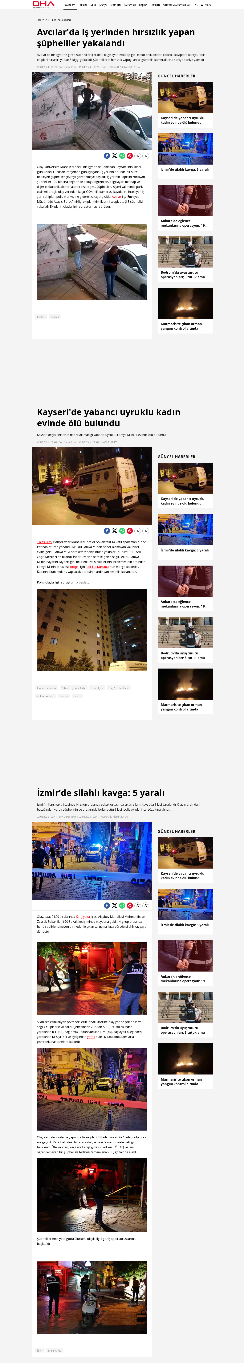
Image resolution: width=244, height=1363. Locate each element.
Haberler (42, 20)
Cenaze (64, 696)
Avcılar (41, 55)
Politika (83, 4)
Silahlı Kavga (54, 1350)
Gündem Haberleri (61, 20)
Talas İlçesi (44, 542)
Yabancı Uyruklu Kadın (74, 688)
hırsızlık (53, 60)
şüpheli (55, 317)
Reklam (155, 4)
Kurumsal (130, 4)
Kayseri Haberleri (46, 688)
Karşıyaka (55, 804)
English (143, 4)
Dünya (103, 4)
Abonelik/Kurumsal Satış (178, 4)
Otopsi (77, 696)
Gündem (70, 4)
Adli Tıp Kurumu (97, 566)
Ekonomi (115, 4)
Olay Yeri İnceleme (119, 688)
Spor (93, 4)
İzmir (40, 804)
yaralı (58, 809)
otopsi (74, 566)
